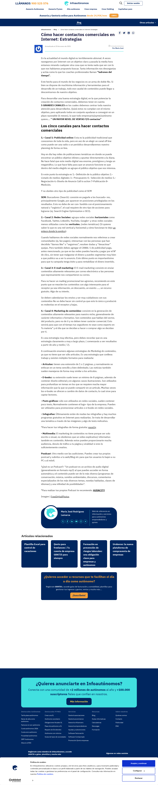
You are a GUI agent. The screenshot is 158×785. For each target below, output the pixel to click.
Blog (79, 22)
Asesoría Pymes (55, 9)
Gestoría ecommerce (76, 719)
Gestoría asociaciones (76, 715)
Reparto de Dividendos (53, 730)
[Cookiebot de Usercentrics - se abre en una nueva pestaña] (15, 780)
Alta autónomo (73, 9)
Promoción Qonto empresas (78, 740)
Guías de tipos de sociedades (55, 737)
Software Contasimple (76, 737)
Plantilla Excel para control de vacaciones (34, 548)
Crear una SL (49, 715)
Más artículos (9, 22)
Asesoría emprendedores (77, 726)
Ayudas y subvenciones (76, 730)
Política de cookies (45, 774)
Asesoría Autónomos (35, 9)
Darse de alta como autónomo (28, 720)
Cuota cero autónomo (29, 732)
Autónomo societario (52, 719)
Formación (96, 730)
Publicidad (119, 722)
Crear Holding (108, 9)
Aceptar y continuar (139, 763)
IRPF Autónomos (27, 739)
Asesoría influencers (75, 722)
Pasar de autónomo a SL (53, 726)
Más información (79, 701)
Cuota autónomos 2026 (29, 728)
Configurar (137, 771)
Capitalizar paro (125, 9)
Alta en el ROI (26, 743)
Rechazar (139, 778)
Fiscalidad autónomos (29, 736)
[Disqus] (79, 633)
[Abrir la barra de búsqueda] (120, 3)
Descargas (95, 726)
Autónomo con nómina (53, 733)
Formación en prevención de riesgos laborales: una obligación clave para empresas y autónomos (92, 555)
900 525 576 (39, 3)
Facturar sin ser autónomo (30, 725)
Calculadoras (96, 722)
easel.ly (92, 427)
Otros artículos (147, 22)
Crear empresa (90, 9)
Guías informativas (99, 719)
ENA (117, 726)
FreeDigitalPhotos (60, 496)
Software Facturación (76, 733)
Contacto (119, 719)
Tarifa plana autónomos (29, 715)
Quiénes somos (121, 715)
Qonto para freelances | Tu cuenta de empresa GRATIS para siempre (64, 551)
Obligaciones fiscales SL (53, 722)
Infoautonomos (46, 29)
